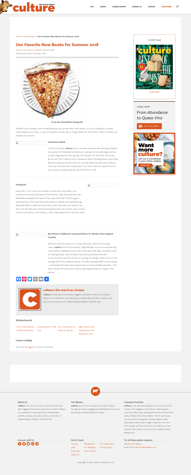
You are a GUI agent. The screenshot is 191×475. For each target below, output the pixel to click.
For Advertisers (107, 443)
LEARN (103, 6)
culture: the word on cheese (28, 49)
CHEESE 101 (137, 6)
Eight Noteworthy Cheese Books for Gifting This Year (87, 330)
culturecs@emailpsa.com (145, 447)
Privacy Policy (106, 447)
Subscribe (75, 450)
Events (151, 6)
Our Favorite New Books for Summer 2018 (57, 44)
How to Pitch (90, 450)
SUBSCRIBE (166, 6)
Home (18, 36)
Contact (74, 443)
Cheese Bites (29, 36)
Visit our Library (151, 126)
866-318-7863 (133, 443)
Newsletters (89, 443)
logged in (31, 346)
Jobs (73, 447)
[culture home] (34, 9)
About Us (75, 454)
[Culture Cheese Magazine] (95, 391)
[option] (26, 328)
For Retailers (90, 447)
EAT (92, 6)
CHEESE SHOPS (119, 6)
